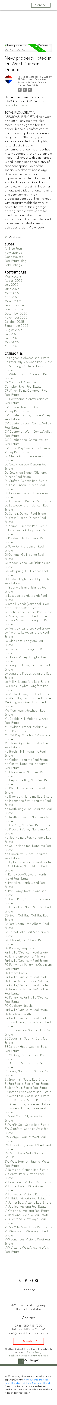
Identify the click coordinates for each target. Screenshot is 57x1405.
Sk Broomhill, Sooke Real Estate (26, 1079)
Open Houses (14, 257)
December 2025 (16, 313)
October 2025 (14, 321)
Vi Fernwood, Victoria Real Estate (27, 1194)
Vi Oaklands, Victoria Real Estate (27, 1211)
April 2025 (12, 346)
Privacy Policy (34, 1352)
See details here (16, 105)
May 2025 (12, 342)
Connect (41, 5)
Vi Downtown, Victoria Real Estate (28, 1182)
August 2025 (13, 330)
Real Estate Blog (15, 261)
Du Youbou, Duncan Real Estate (26, 526)
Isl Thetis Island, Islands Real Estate (28, 612)
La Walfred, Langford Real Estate (27, 694)
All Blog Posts (13, 248)
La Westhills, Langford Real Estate (28, 698)
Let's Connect (28, 1341)
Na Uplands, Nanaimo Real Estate (28, 862)
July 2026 (11, 284)
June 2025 (12, 338)
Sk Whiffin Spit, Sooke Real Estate (27, 1124)
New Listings (13, 252)
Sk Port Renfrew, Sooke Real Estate (28, 1100)
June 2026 (12, 289)
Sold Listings (13, 265)
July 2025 (11, 334)
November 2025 (16, 317)
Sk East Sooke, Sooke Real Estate (27, 1083)
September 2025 (16, 325)
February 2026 (15, 305)
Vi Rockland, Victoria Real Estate (27, 1215)
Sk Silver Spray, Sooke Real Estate (28, 1104)
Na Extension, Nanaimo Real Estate (28, 796)
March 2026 (13, 301)
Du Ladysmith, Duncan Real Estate (28, 501)
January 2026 (14, 309)
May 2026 (12, 293)
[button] (20, 1280)
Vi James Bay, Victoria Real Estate (28, 1202)
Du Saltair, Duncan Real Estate (25, 513)
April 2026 (12, 297)
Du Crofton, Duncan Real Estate (26, 481)
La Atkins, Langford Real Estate (26, 616)
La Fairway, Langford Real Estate (27, 628)
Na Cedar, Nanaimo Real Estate (26, 759)
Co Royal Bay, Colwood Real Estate (28, 362)
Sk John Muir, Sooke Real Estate (26, 1087)
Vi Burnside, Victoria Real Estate (26, 1170)
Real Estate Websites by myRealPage (28, 1356)
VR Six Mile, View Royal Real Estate (28, 1227)
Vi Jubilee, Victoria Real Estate (26, 1206)
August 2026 (13, 280)
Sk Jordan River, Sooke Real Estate (28, 1092)
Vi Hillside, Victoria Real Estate (26, 1198)
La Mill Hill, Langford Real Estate (27, 681)
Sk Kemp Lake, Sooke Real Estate (27, 1096)
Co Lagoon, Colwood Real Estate (27, 358)
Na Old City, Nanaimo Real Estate (27, 825)
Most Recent (13, 276)
